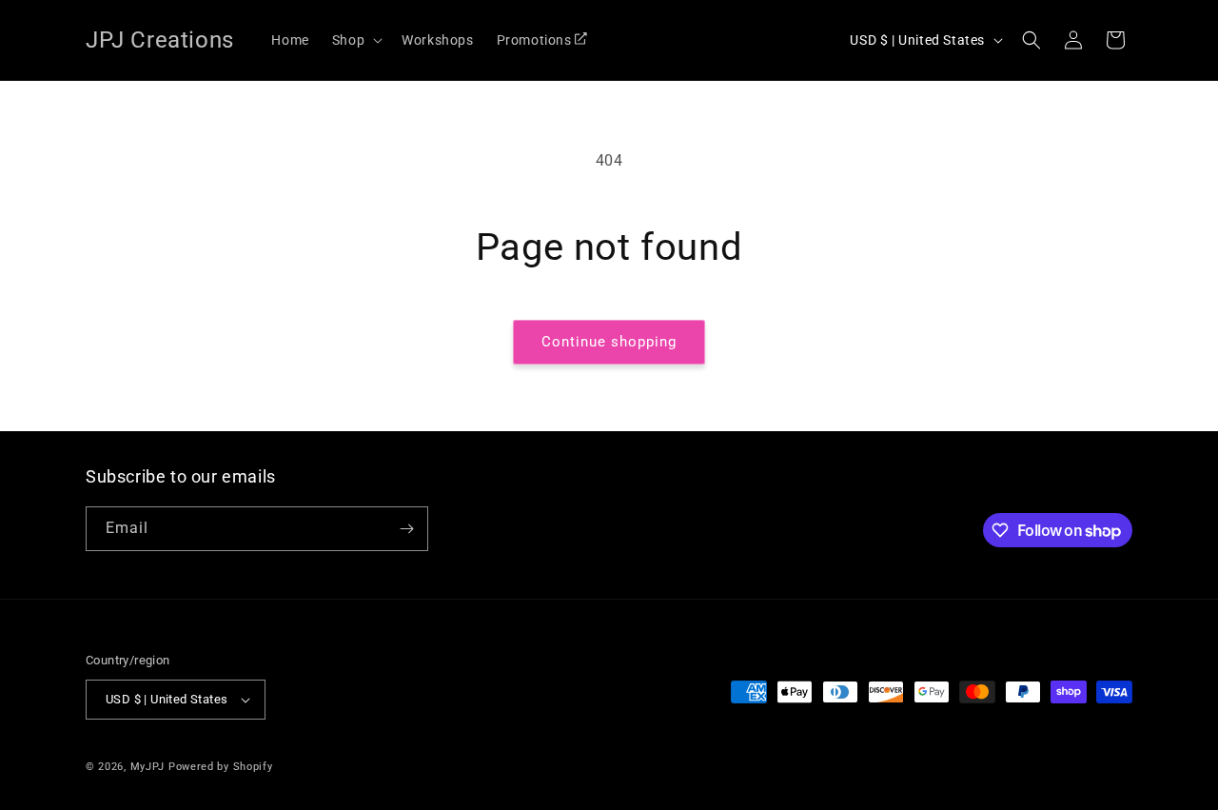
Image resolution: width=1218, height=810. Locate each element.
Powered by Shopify (220, 767)
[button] (355, 40)
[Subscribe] (406, 528)
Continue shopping (609, 341)
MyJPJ (148, 767)
